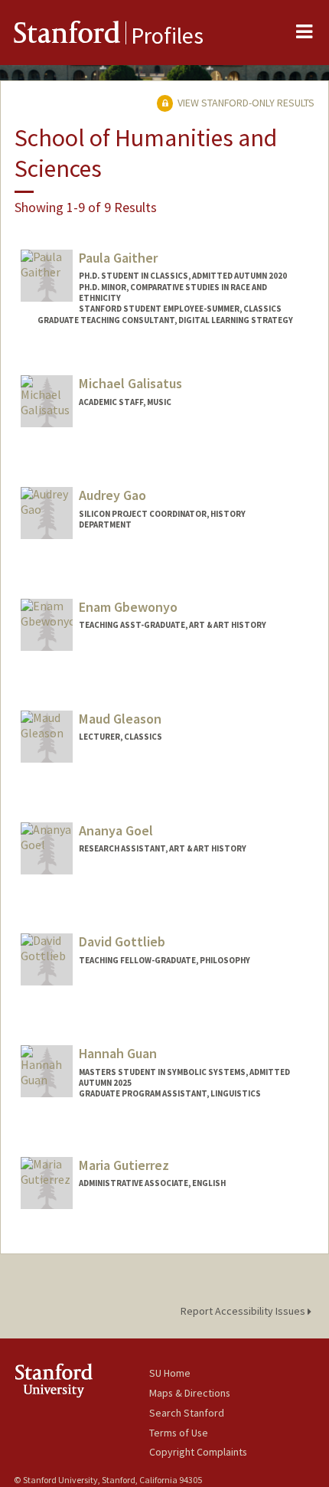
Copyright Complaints (198, 1452)
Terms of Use (178, 1433)
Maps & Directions (189, 1393)
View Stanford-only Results (244, 102)
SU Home (170, 1373)
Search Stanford (186, 1413)
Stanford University (81, 1380)
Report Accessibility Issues (244, 1311)
